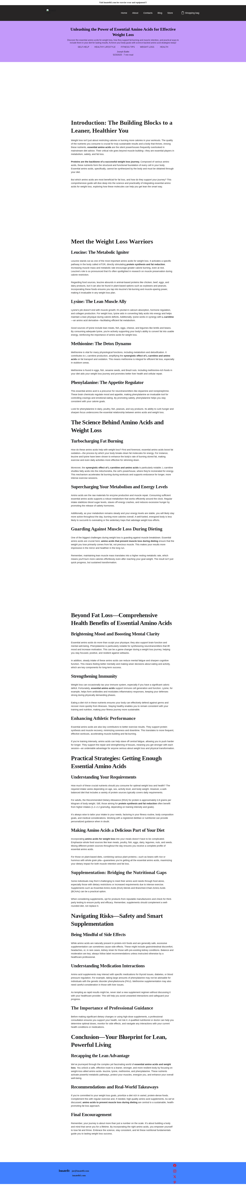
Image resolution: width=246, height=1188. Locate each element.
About (135, 13)
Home (124, 13)
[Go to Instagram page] (175, 1172)
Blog (160, 13)
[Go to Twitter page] (175, 1178)
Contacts (147, 13)
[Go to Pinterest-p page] (175, 1182)
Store (170, 13)
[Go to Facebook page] (175, 1167)
